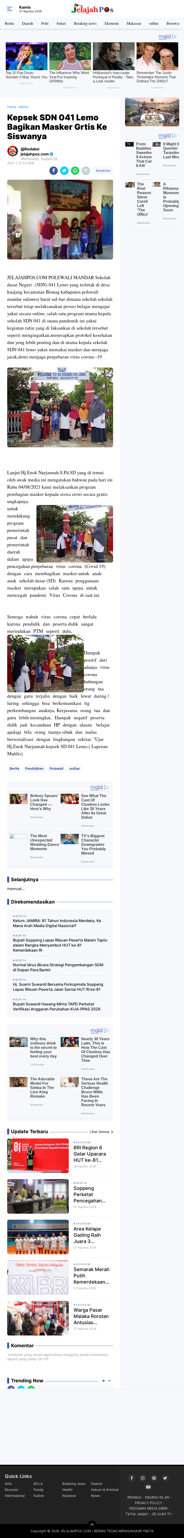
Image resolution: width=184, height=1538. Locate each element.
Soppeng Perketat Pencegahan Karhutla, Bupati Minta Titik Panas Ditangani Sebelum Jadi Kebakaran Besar (93, 1194)
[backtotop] (92, 1525)
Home (11, 107)
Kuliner (39, 1496)
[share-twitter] (64, 170)
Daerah (27, 23)
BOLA (38, 1484)
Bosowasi (174, 23)
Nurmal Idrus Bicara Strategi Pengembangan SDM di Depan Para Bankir (58, 967)
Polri (44, 23)
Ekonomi (112, 23)
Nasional (69, 1496)
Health (67, 1490)
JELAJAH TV (161, 1514)
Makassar (134, 23)
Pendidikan (34, 768)
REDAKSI (134, 1497)
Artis (8, 1484)
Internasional (15, 1496)
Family (39, 1490)
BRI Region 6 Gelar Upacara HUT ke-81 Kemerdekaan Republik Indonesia (90, 1154)
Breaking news (85, 23)
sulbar (153, 23)
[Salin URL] (86, 170)
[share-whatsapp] (75, 170)
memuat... (16, 888)
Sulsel (61, 23)
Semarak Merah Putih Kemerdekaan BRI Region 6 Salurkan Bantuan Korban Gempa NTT (92, 1276)
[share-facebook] (53, 170)
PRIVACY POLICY (148, 1503)
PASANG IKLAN (157, 1497)
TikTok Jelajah (137, 1514)
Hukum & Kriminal (104, 1490)
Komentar (103, 170)
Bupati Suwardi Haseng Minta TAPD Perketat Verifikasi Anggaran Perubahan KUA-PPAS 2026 (56, 1006)
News (95, 1496)
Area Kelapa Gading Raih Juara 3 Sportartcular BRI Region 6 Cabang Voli (93, 1235)
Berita (9, 23)
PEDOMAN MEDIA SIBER (148, 1508)
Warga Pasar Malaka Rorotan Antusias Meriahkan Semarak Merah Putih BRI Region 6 (92, 1316)
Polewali (56, 768)
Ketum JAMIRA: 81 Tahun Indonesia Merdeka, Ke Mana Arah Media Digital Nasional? (57, 923)
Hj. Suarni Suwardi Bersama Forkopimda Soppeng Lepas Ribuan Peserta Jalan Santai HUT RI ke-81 (58, 987)
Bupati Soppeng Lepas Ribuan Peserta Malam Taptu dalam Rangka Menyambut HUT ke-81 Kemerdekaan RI (60, 945)
